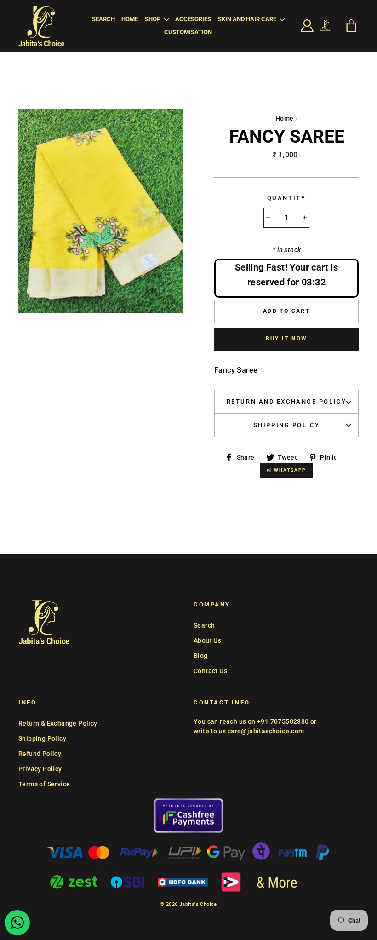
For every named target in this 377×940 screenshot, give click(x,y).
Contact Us (210, 671)
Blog (201, 655)
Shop (153, 19)
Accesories (193, 19)
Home (129, 19)
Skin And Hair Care (248, 19)
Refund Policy (39, 753)
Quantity (286, 198)
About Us (207, 640)
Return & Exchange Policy (57, 723)
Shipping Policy (286, 424)
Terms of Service (44, 784)
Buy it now (287, 338)
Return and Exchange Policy (287, 401)
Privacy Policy (40, 769)
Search (103, 19)
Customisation (188, 32)
